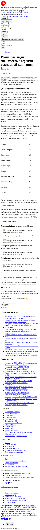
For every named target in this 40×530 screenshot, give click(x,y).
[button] (3, 41)
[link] (4, 36)
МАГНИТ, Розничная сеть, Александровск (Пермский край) (20, 373)
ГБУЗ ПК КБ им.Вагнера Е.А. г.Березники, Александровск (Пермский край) (21, 399)
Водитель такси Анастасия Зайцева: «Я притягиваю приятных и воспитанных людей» (21, 354)
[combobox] (9, 524)
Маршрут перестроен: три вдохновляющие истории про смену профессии (20, 321)
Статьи (7, 52)
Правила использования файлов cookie (14, 16)
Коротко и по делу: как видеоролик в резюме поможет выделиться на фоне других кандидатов (20, 331)
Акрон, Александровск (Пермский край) (21, 364)
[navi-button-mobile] (3, 47)
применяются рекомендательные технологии (18, 506)
